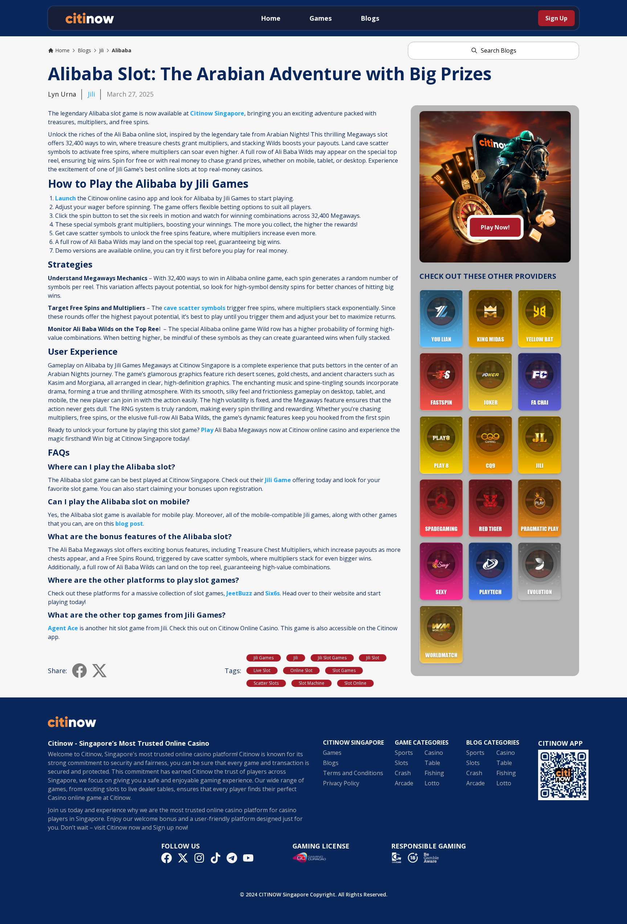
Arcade (404, 783)
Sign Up (556, 18)
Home (270, 18)
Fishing (434, 773)
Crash (403, 773)
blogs (84, 50)
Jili (91, 94)
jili (101, 50)
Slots (401, 763)
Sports (404, 753)
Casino (434, 753)
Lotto (432, 783)
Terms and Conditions (353, 773)
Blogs (370, 18)
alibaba (121, 50)
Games (321, 18)
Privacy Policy (341, 783)
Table (432, 763)
